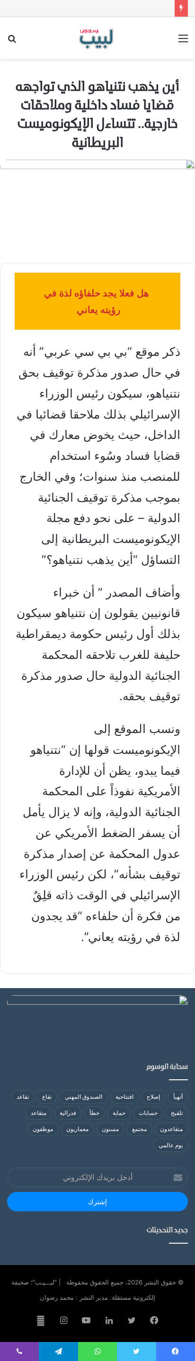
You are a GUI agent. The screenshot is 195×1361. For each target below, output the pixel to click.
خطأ (94, 1112)
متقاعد (38, 1112)
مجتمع (139, 1129)
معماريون (77, 1129)
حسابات (148, 1112)
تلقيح (177, 1112)
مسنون (110, 1129)
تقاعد (23, 1096)
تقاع (47, 1096)
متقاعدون (171, 1129)
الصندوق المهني (83, 1096)
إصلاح (153, 1096)
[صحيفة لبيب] (97, 38)
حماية (119, 1112)
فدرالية (68, 1112)
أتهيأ (178, 1096)
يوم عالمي (171, 1145)
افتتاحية (124, 1096)
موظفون (43, 1129)
